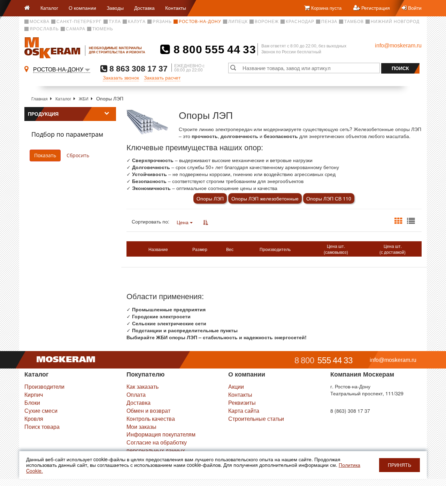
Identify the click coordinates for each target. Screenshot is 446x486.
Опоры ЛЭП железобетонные (265, 198)
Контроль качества (150, 419)
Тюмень (102, 28)
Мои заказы (141, 427)
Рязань (162, 21)
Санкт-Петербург (79, 21)
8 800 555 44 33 (213, 49)
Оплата (136, 394)
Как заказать (142, 386)
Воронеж (267, 21)
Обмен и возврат (148, 411)
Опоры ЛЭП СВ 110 (328, 198)
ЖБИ (84, 98)
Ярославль (44, 28)
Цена (183, 222)
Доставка (144, 7)
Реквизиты (242, 402)
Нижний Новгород (395, 21)
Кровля (33, 419)
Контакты (175, 7)
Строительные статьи (256, 419)
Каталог (49, 7)
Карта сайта (243, 411)
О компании (82, 7)
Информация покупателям (160, 434)
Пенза (329, 21)
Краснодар (300, 21)
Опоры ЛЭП (210, 198)
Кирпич (33, 394)
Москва (39, 21)
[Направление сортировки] (206, 222)
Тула (115, 21)
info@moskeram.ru (398, 45)
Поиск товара (42, 427)
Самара (75, 28)
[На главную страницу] (29, 8)
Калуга (137, 21)
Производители (44, 386)
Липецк (238, 21)
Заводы (115, 7)
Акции (236, 386)
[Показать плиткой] (398, 221)
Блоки (32, 402)
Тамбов (354, 21)
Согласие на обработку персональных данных (156, 446)
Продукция (43, 114)
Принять (399, 465)
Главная (39, 98)
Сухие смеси (40, 411)
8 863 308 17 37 (137, 68)
